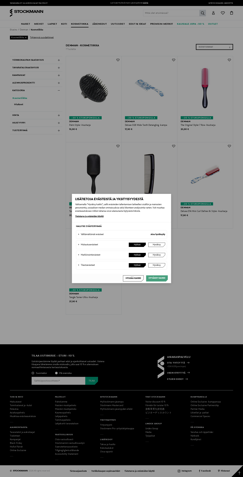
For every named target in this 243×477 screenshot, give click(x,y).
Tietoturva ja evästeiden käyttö (89, 216)
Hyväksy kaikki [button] (157, 278)
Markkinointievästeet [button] (89, 255)
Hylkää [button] (137, 245)
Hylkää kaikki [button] (133, 278)
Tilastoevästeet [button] (86, 265)
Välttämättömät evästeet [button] (91, 234)
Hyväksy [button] (157, 245)
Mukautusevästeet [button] (88, 244)
